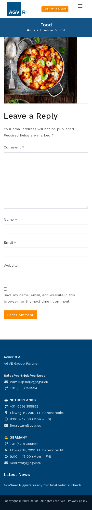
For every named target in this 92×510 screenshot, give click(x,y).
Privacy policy (77, 501)
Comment (14, 147)
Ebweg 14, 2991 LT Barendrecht (36, 413)
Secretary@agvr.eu (25, 425)
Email (10, 242)
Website (11, 265)
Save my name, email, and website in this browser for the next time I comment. (39, 298)
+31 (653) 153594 (23, 388)
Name (10, 219)
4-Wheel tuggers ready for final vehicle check (42, 485)
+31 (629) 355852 (23, 406)
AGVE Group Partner (21, 363)
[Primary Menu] (80, 6)
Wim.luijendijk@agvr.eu (28, 382)
